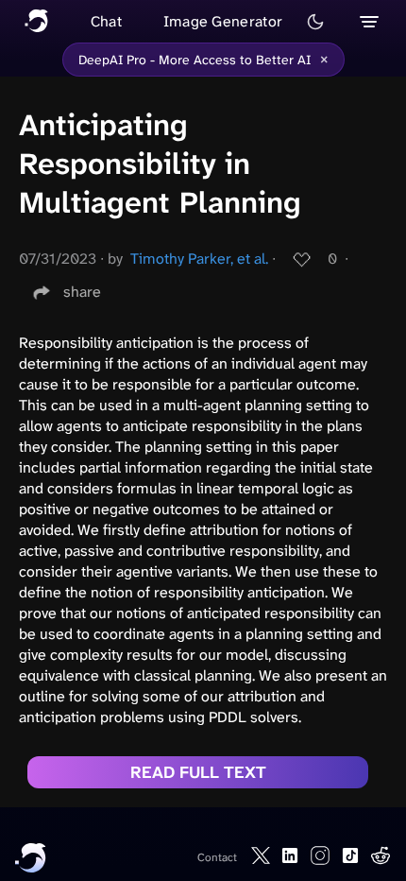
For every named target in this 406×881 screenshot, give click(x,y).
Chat (106, 21)
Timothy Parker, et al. (199, 258)
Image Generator (223, 21)
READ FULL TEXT (198, 772)
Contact (217, 857)
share (82, 292)
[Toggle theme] (315, 22)
